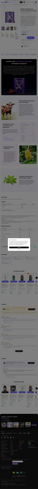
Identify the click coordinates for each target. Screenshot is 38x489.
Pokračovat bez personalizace (13, 239)
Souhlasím (19, 247)
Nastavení (19, 249)
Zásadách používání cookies (19, 244)
